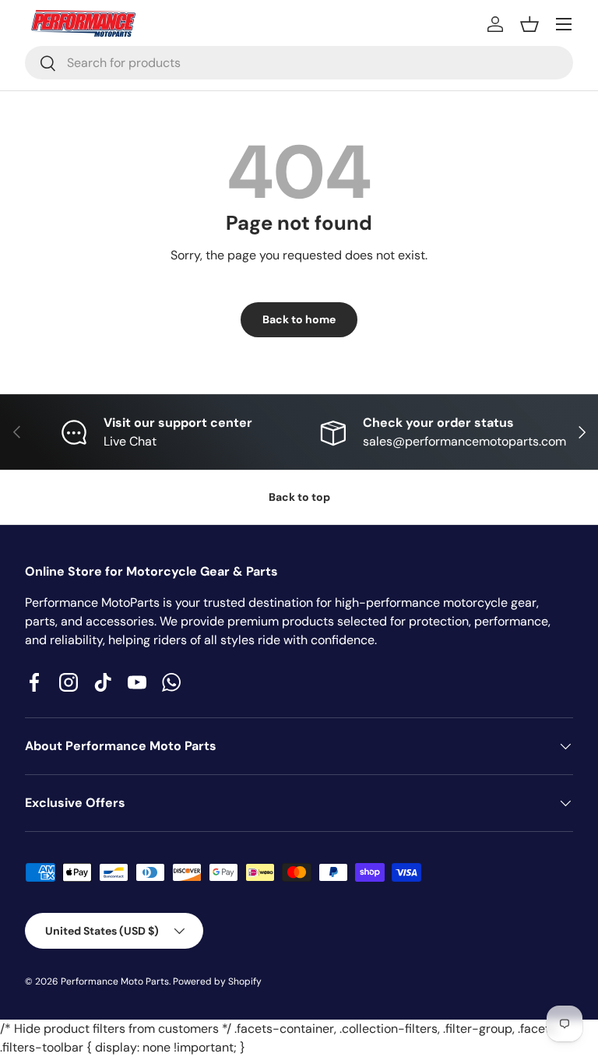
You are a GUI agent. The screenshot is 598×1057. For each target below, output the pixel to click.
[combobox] (299, 62)
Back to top (299, 497)
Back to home (299, 319)
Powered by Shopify (217, 981)
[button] (529, 24)
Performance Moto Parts (115, 981)
